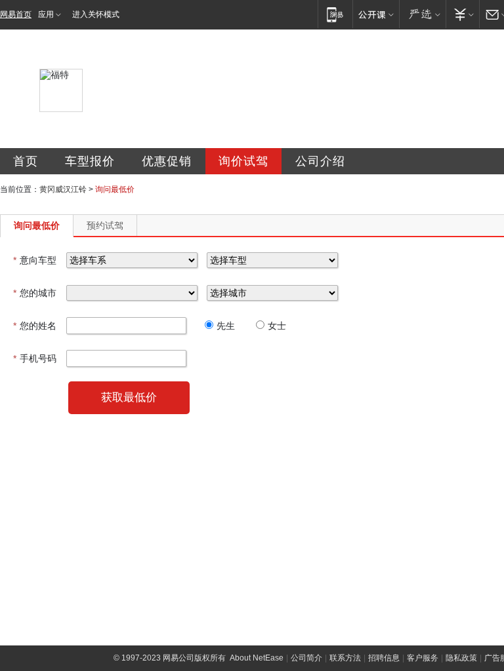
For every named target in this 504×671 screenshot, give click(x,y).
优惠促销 (167, 161)
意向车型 (34, 260)
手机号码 (34, 358)
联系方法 (345, 657)
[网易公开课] (375, 14)
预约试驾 (105, 225)
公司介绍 (320, 161)
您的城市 (34, 293)
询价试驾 (243, 161)
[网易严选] (422, 14)
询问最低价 (37, 225)
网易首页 (16, 14)
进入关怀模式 (95, 14)
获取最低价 (129, 397)
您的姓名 (34, 325)
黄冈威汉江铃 (63, 189)
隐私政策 (461, 657)
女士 (277, 325)
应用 (46, 14)
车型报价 (90, 161)
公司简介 (306, 657)
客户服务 (422, 657)
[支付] (462, 14)
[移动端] (335, 14)
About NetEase (257, 657)
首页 (25, 161)
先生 (226, 325)
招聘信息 (384, 657)
